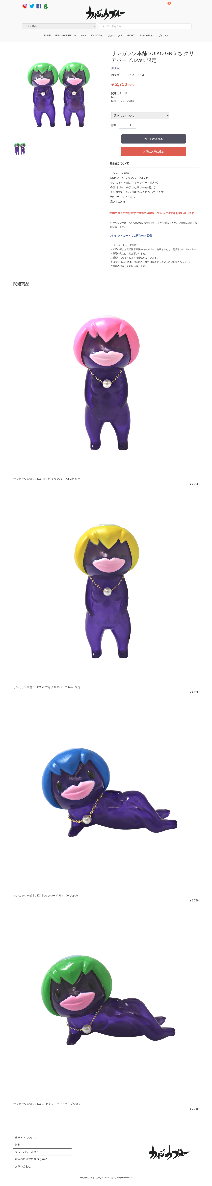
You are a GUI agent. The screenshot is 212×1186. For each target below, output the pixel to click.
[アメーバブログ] (45, 5)
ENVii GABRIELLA (65, 35)
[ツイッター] (31, 5)
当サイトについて (25, 1137)
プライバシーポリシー (28, 1152)
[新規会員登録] (175, 6)
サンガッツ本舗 (127, 101)
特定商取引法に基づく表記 (31, 1159)
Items (83, 35)
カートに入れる (153, 139)
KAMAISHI (97, 35)
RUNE (47, 35)
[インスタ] (24, 5)
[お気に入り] (183, 6)
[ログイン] (191, 6)
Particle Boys (146, 35)
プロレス (163, 35)
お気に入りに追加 (153, 151)
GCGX (131, 35)
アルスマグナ (115, 35)
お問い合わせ (23, 1166)
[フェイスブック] (38, 5)
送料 (17, 1145)
